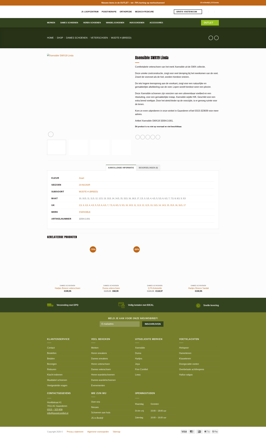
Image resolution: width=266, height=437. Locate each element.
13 (151, 205)
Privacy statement (75, 432)
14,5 (164, 205)
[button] (206, 11)
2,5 (80, 205)
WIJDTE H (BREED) (121, 37)
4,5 (92, 205)
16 (176, 205)
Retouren (51, 369)
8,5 (117, 205)
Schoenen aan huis (100, 412)
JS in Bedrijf (205, 3)
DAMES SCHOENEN (77, 37)
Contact (51, 347)
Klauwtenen (185, 358)
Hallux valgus (186, 374)
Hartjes (138, 358)
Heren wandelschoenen (103, 374)
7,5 (110, 205)
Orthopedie (126, 12)
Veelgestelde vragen (57, 385)
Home (50, 37)
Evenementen (98, 385)
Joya (137, 364)
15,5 (172, 205)
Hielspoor (184, 347)
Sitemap (116, 432)
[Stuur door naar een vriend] (147, 137)
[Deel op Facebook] (137, 137)
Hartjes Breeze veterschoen (67, 288)
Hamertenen (185, 353)
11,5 (139, 205)
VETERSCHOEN (99, 37)
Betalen (51, 358)
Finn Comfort (141, 369)
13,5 (155, 205)
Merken (51, 23)
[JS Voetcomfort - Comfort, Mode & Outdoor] (62, 12)
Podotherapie (109, 12)
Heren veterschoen (100, 364)
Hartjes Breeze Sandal (198, 288)
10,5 (131, 205)
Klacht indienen (54, 374)
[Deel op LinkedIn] (158, 137)
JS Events (215, 3)
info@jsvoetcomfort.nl (57, 413)
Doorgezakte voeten (189, 364)
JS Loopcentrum (90, 12)
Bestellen (51, 353)
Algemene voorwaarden (98, 432)
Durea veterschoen (111, 288)
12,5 (147, 205)
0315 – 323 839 (54, 409)
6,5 (104, 205)
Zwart (81, 178)
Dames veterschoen (101, 369)
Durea (138, 353)
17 (184, 205)
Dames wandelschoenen (103, 380)
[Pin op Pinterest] (152, 137)
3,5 (86, 205)
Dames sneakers (99, 358)
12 (143, 205)
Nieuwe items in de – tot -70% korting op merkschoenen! (133, 3)
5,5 (98, 205)
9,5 (123, 205)
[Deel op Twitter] (142, 137)
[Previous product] (216, 38)
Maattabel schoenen (57, 380)
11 (135, 205)
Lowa (137, 374)
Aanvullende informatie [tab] (121, 168)
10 (127, 205)
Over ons (95, 402)
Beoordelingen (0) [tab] (148, 168)
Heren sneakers (99, 353)
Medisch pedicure (144, 12)
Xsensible (140, 347)
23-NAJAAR (84, 185)
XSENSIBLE (84, 212)
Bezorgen (52, 364)
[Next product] (211, 38)
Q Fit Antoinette (155, 288)
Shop (60, 37)
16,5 (180, 205)
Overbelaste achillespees (191, 369)
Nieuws (95, 407)
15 (168, 205)
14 (159, 205)
